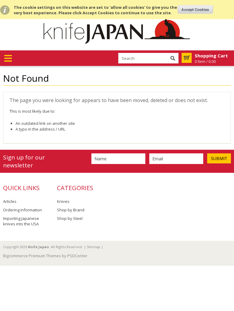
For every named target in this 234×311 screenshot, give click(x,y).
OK (195, 9)
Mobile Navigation (8, 58)
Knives (63, 201)
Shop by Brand (70, 210)
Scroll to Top (227, 230)
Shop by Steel (70, 218)
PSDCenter (77, 255)
